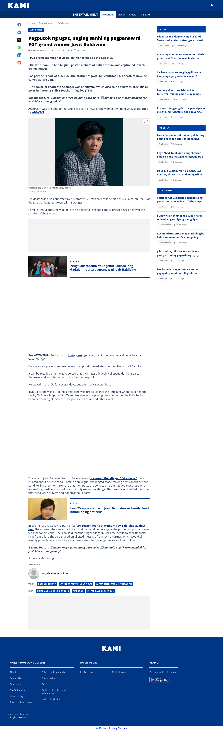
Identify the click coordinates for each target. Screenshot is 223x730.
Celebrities (108, 14)
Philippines (163, 117)
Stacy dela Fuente (64, 50)
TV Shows (145, 14)
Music (132, 14)
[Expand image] (146, 121)
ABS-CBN (38, 112)
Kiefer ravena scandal (100, 591)
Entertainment (85, 14)
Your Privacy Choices (115, 728)
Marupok (78, 591)
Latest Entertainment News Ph (114, 584)
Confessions (164, 45)
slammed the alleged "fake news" (113, 478)
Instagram (75, 355)
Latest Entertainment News (76, 584)
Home (31, 23)
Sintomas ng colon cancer (53, 591)
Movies (122, 14)
